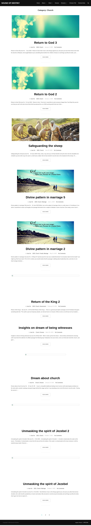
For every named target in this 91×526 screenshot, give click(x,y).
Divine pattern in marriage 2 (45, 249)
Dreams (57, 3)
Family (41, 253)
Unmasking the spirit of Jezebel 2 (45, 431)
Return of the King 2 (45, 301)
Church (41, 47)
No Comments (58, 47)
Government (43, 306)
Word (50, 3)
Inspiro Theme (78, 522)
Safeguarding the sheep (45, 145)
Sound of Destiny (10, 3)
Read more (46, 57)
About (43, 3)
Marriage (44, 201)
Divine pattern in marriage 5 (45, 197)
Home (38, 3)
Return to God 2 (45, 94)
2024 (33, 306)
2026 (37, 47)
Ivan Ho (33, 47)
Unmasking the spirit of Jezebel (45, 484)
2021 (37, 435)
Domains (63, 3)
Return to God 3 (45, 42)
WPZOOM (86, 522)
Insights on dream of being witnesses (45, 327)
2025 (38, 150)
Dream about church (45, 378)
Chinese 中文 (72, 3)
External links (81, 3)
